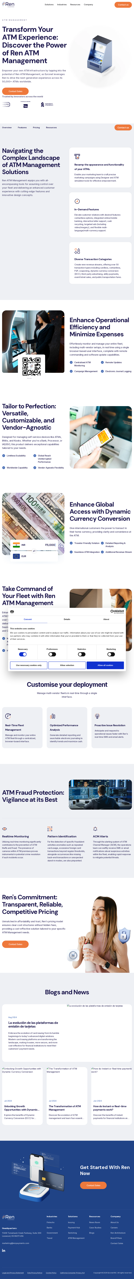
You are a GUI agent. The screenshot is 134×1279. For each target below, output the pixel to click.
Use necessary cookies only (28, 665)
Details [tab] (67, 619)
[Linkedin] (3, 1250)
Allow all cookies (105, 665)
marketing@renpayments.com (15, 1243)
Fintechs (50, 1222)
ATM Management (76, 1238)
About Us (115, 1222)
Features (22, 127)
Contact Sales (15, 91)
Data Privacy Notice (34, 1273)
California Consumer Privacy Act (72, 1273)
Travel (49, 1238)
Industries (62, 4)
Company (88, 4)
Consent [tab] (28, 619)
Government (52, 1233)
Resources (75, 4)
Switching (72, 1233)
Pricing (36, 127)
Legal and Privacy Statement (13, 1273)
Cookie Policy (51, 1273)
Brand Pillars (116, 1238)
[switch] (52, 654)
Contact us (123, 4)
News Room (94, 1222)
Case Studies (95, 1227)
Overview (7, 127)
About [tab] (106, 619)
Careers (114, 1227)
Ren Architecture (118, 1233)
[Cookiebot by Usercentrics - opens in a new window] (112, 612)
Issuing (71, 1222)
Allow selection (67, 665)
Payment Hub (74, 1227)
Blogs (91, 1233)
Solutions (49, 4)
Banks (49, 1227)
